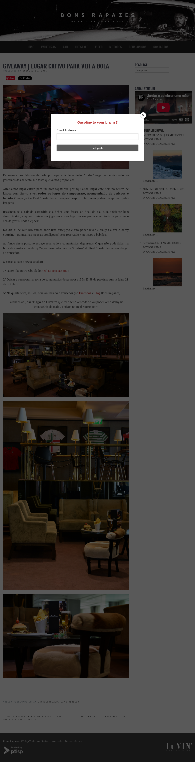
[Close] (143, 115)
